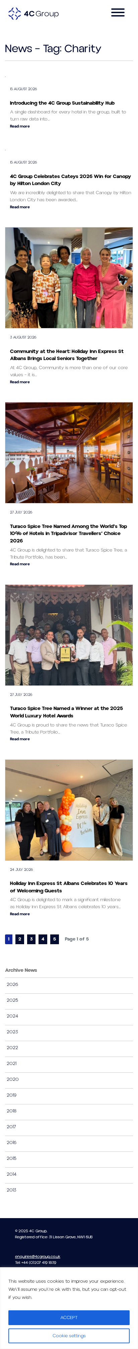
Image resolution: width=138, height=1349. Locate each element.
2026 (12, 984)
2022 (12, 1047)
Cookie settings (69, 1336)
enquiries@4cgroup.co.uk (37, 1256)
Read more (20, 126)
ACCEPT (69, 1317)
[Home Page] (33, 13)
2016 (11, 1142)
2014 (11, 1174)
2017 (11, 1127)
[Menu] (118, 13)
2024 (12, 1016)
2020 (13, 1079)
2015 (11, 1158)
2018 (11, 1111)
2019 (11, 1095)
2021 (11, 1063)
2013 (11, 1190)
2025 (12, 1000)
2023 (12, 1032)
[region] (69, 1308)
